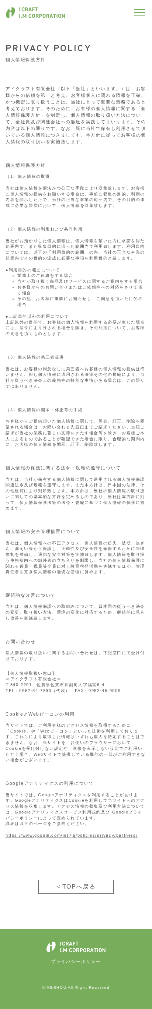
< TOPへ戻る (76, 886)
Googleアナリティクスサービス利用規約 (58, 812)
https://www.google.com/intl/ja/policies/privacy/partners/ (72, 835)
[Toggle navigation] (139, 12)
